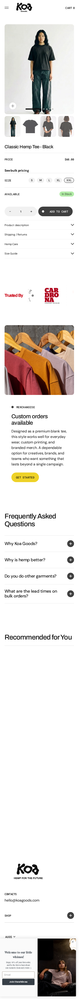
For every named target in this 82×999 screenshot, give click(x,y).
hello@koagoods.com (22, 900)
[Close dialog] (73, 942)
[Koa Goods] (24, 8)
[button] (7, 8)
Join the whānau (18, 981)
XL (59, 180)
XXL (70, 180)
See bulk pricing (17, 170)
